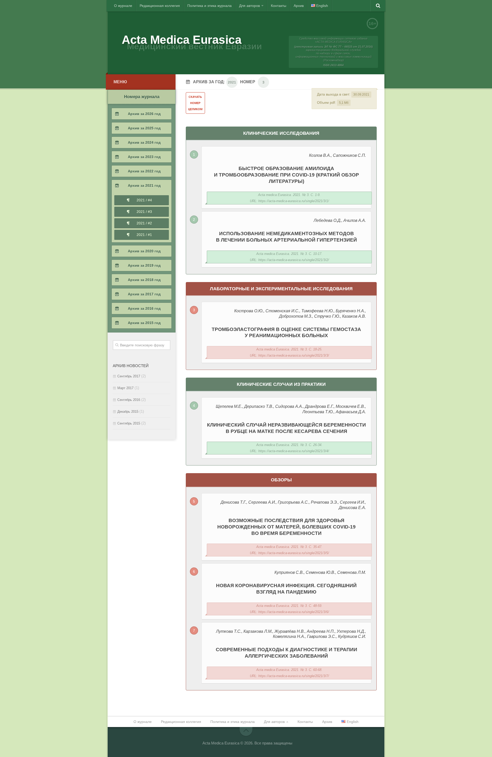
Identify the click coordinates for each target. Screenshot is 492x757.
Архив (299, 6)
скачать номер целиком (195, 103)
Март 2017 (125, 388)
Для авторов (249, 6)
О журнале (123, 6)
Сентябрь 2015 (128, 423)
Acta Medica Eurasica (181, 39)
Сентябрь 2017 (128, 376)
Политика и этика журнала (209, 6)
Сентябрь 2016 (128, 400)
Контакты (278, 6)
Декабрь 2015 (127, 411)
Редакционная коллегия (160, 6)
